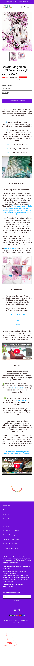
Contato (6, 510)
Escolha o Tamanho (7, 85)
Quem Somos (7, 519)
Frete (3, 80)
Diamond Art (17, 623)
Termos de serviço (9, 535)
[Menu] (31, 7)
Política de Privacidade (11, 530)
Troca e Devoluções (10, 544)
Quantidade (5, 92)
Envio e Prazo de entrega (11, 539)
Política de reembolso (10, 548)
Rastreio (6, 514)
